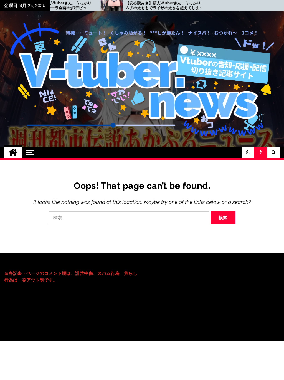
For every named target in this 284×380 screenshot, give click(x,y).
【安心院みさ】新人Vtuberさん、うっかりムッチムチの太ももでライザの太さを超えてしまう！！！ (149, 5)
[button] (248, 152)
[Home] (13, 152)
